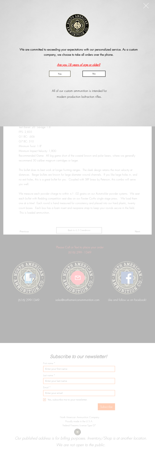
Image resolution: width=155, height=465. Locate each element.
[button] (146, 5)
